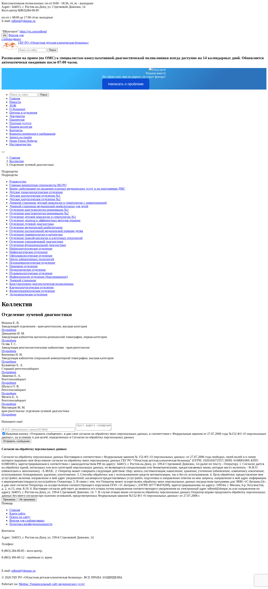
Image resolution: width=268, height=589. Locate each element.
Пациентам (17, 119)
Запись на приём (20, 137)
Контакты (16, 130)
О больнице (17, 109)
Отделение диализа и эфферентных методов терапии (44, 220)
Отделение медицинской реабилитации (36, 227)
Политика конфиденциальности (30, 524)
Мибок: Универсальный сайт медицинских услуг (52, 584)
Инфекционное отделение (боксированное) (38, 276)
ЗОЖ (12, 105)
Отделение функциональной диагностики (37, 245)
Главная (14, 98)
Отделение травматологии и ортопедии (36, 234)
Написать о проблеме (126, 84)
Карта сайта (17, 513)
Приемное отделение (23, 266)
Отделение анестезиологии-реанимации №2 (39, 213)
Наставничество (20, 144)
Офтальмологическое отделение (30, 255)
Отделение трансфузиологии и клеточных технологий (46, 238)
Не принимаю (27, 499)
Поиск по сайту (19, 517)
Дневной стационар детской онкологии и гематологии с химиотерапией (58, 202)
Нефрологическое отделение (28, 252)
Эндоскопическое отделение (28, 294)
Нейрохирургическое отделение (30, 248)
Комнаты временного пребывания (32, 133)
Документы (17, 116)
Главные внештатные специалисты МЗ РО (38, 185)
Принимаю (9, 499)
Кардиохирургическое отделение (31, 287)
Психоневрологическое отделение (32, 262)
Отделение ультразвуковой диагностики (36, 241)
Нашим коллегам (20, 126)
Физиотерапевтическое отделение (32, 291)
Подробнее (9, 330)
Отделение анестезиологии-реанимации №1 (39, 209)
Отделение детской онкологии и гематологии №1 (42, 216)
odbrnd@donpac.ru (23, 21)
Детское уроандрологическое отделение (36, 192)
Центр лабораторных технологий (31, 259)
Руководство (17, 181)
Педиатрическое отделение (27, 269)
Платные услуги (20, 123)
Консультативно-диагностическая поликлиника (41, 283)
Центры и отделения (23, 112)
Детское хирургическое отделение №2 (34, 199)
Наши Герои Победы (23, 140)
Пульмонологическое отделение (30, 273)
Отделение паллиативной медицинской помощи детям (46, 231)
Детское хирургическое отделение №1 (34, 195)
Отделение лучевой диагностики (31, 224)
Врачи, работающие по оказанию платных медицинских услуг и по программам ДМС (67, 188)
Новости (15, 102)
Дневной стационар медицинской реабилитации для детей (48, 206)
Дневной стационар (22, 280)
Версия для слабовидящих (27, 520)
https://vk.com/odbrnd (33, 31)
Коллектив (16, 161)
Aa (4, 35)
